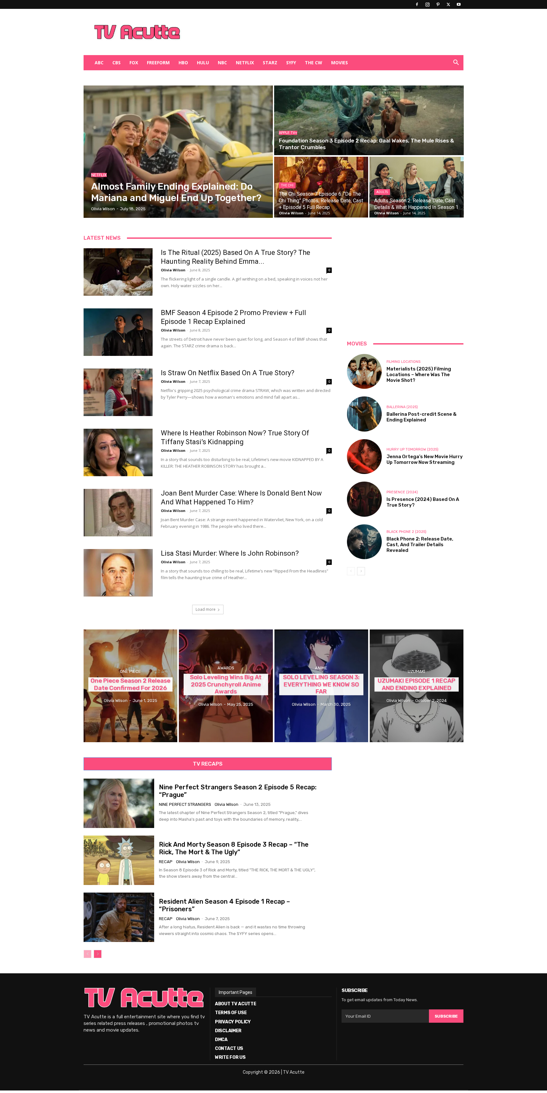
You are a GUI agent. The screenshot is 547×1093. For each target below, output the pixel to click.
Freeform (158, 63)
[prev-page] (351, 571)
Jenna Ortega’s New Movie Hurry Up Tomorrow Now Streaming (425, 459)
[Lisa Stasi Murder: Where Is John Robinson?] (118, 573)
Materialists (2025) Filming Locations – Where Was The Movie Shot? (419, 374)
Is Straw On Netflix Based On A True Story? (227, 373)
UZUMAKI (416, 671)
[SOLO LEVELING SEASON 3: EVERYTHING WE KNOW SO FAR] (321, 685)
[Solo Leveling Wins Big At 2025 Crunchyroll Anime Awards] (226, 685)
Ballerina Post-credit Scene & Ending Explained (421, 417)
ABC (99, 63)
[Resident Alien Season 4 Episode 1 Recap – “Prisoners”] (119, 917)
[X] (448, 4)
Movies (339, 63)
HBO (183, 63)
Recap (166, 862)
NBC (222, 63)
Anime (321, 668)
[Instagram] (427, 4)
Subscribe (446, 1016)
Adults (382, 192)
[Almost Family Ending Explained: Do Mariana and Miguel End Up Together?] (178, 151)
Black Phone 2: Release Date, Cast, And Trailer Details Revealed (420, 544)
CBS (116, 63)
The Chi (287, 185)
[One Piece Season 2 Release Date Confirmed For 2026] (130, 685)
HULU (203, 63)
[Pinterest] (438, 4)
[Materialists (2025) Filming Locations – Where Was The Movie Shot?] (364, 371)
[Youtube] (458, 4)
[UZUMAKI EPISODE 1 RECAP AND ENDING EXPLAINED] (416, 685)
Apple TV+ (288, 133)
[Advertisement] (306, 32)
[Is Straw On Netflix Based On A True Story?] (118, 392)
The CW (313, 63)
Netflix (245, 63)
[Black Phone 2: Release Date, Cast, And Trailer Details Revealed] (364, 541)
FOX (133, 63)
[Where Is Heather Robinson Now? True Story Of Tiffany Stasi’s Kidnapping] (118, 452)
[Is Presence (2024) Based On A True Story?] (364, 499)
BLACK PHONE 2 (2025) (406, 532)
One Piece (130, 671)
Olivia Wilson (173, 270)
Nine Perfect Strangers (185, 804)
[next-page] (361, 571)
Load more (206, 609)
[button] (455, 63)
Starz (270, 63)
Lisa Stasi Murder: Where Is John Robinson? (230, 553)
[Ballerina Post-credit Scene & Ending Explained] (364, 413)
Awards (225, 668)
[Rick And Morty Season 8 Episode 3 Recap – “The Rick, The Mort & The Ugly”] (119, 860)
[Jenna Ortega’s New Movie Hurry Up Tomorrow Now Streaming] (364, 456)
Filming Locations (403, 361)
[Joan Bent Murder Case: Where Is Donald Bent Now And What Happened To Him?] (118, 512)
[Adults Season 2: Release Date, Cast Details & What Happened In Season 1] (416, 187)
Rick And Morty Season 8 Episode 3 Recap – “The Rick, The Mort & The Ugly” (234, 848)
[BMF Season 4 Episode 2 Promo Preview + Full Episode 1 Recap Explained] (118, 332)
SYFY (291, 63)
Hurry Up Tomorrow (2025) (412, 449)
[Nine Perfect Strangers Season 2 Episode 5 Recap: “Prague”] (119, 803)
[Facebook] (417, 4)
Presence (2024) (402, 492)
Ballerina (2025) (402, 407)
